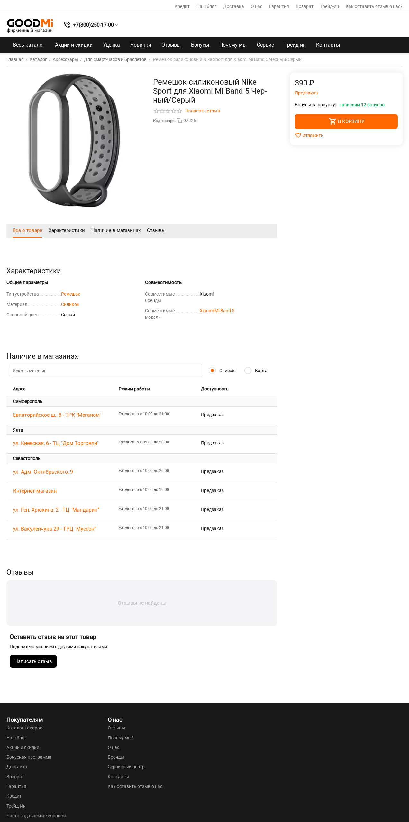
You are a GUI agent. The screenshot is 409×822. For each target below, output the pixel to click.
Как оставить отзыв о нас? (374, 6)
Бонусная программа (28, 757)
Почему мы (233, 45)
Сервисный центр (126, 766)
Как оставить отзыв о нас (135, 786)
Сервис (265, 45)
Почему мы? (121, 737)
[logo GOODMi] (29, 25)
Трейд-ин (329, 6)
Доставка (233, 6)
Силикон (70, 304)
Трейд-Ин (16, 806)
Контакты (328, 45)
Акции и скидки (74, 45)
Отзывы (171, 45)
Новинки (140, 45)
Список (226, 370)
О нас (256, 6)
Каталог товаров (24, 727)
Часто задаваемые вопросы (36, 815)
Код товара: (164, 120)
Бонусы (200, 45)
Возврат (305, 6)
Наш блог (206, 6)
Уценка (111, 45)
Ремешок (70, 294)
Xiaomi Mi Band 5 (217, 310)
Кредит (182, 6)
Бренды (116, 757)
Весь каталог (29, 45)
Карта (261, 370)
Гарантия (279, 6)
